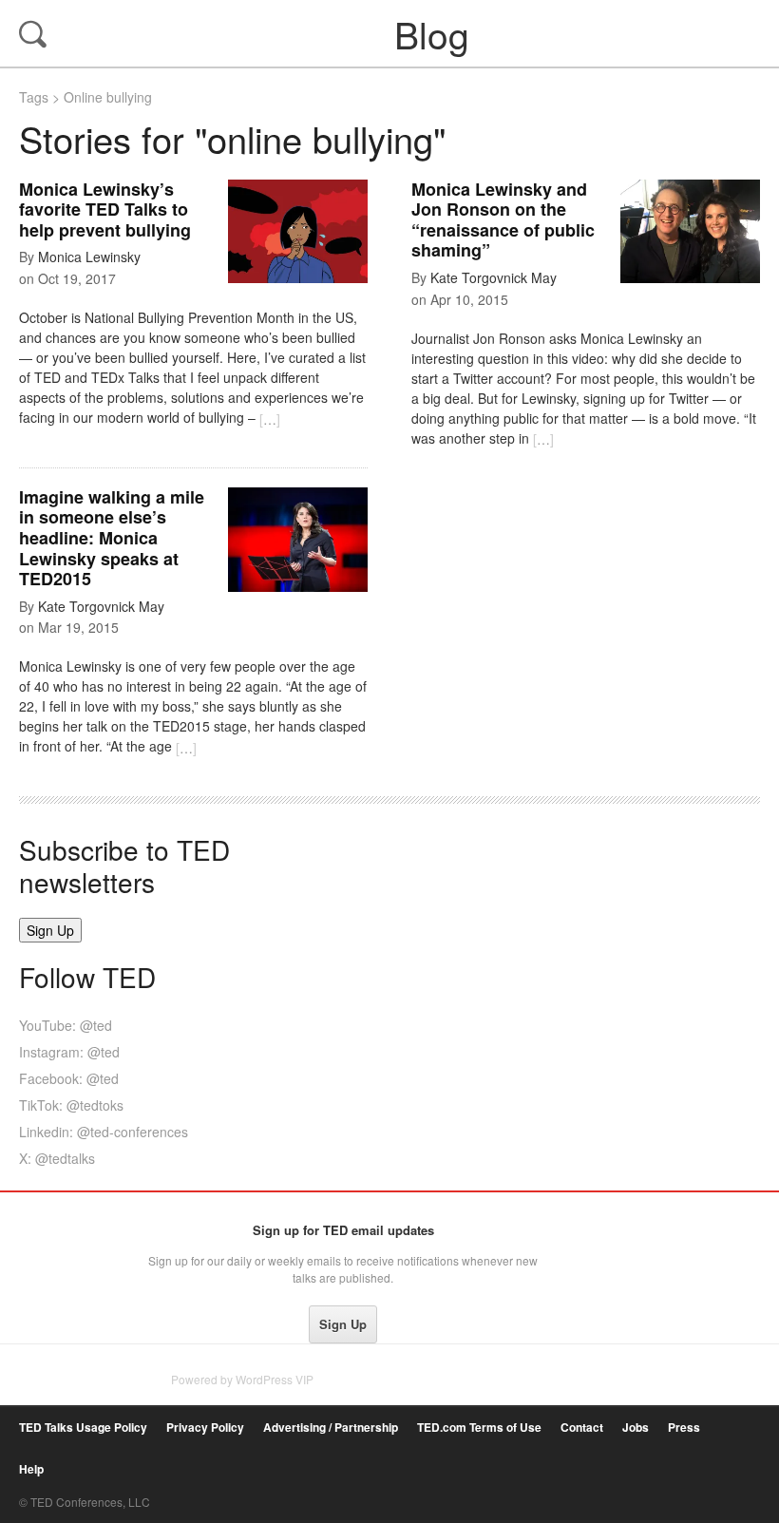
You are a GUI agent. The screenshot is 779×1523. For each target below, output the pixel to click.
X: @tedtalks (57, 1158)
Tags (33, 96)
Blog (391, 33)
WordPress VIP (275, 1379)
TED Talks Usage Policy (83, 1427)
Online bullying (108, 96)
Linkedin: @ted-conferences (103, 1131)
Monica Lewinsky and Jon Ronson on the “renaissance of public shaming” (503, 220)
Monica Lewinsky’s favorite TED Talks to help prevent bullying (105, 209)
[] (269, 418)
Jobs (635, 1427)
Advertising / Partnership (330, 1427)
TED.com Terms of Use (479, 1427)
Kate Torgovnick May (493, 277)
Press (684, 1427)
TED (58, 1235)
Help (31, 1469)
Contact (581, 1427)
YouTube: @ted (65, 1025)
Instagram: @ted (69, 1051)
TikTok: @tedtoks (71, 1104)
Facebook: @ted (69, 1078)
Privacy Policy (205, 1427)
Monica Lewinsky (89, 256)
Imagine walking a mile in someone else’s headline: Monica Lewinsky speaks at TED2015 (111, 538)
